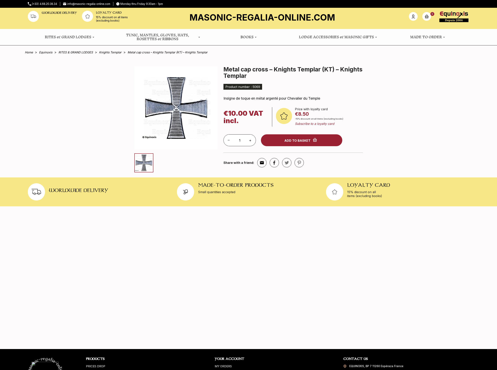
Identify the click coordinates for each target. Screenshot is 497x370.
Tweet (286, 162)
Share (274, 162)
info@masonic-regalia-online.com (88, 3)
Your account (229, 359)
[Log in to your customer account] (413, 16)
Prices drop (95, 366)
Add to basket (297, 140)
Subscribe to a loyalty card (314, 124)
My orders (223, 366)
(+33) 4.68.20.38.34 (44, 3)
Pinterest (299, 162)
